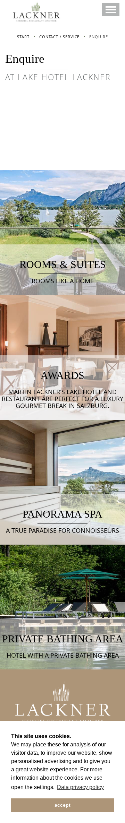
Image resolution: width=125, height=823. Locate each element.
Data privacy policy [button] (80, 787)
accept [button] (62, 805)
